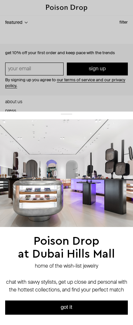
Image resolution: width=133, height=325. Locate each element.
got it (66, 307)
